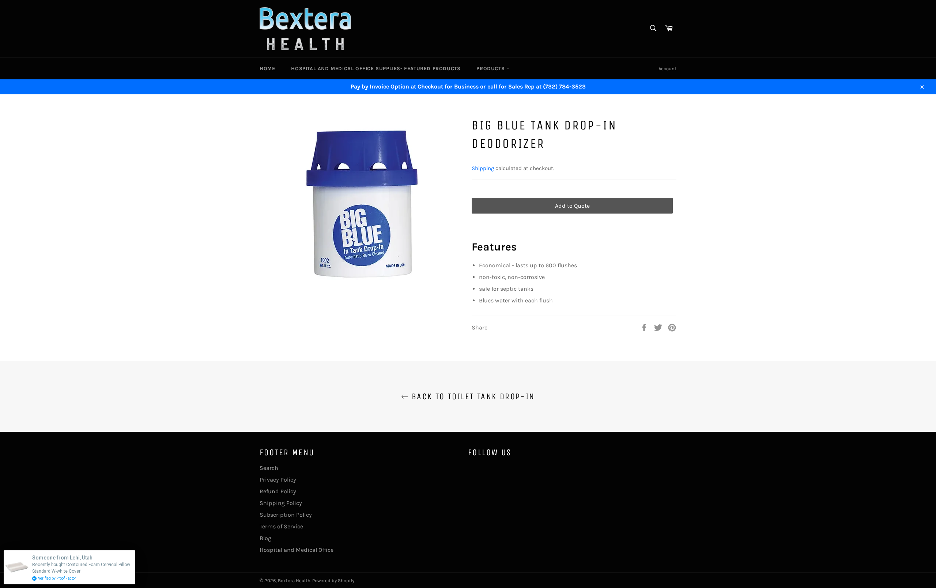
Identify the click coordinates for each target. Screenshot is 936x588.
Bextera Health (294, 580)
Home (267, 68)
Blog (265, 538)
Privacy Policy (278, 479)
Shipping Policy (281, 503)
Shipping (483, 168)
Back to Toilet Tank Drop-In (471, 396)
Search (269, 467)
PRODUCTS (491, 68)
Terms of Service (281, 526)
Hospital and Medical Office (296, 549)
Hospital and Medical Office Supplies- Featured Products (375, 68)
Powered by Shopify (333, 580)
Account (667, 68)
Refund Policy (278, 491)
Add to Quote (572, 205)
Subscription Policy (286, 514)
